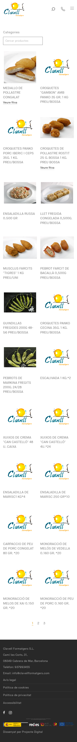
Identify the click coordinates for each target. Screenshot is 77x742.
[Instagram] (10, 712)
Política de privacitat (17, 695)
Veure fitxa (10, 102)
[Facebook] (4, 712)
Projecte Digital (32, 732)
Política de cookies (16, 687)
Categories (11, 32)
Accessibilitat (12, 703)
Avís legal (9, 680)
